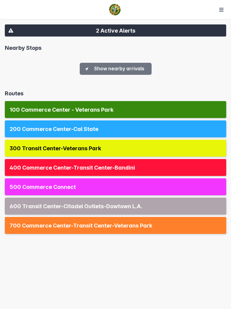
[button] (115, 30)
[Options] (221, 10)
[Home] (115, 10)
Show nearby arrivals (119, 68)
